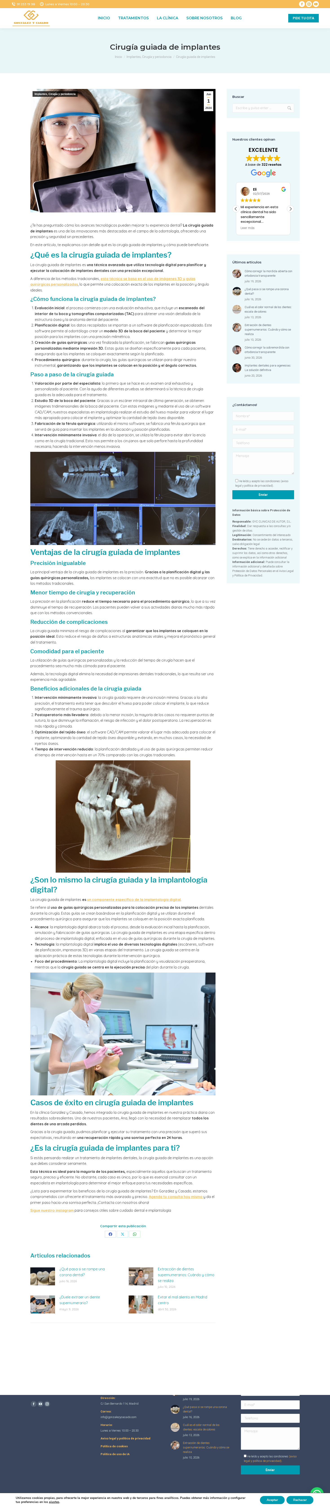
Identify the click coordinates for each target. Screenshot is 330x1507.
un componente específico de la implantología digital (134, 899)
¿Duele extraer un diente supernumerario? (79, 1300)
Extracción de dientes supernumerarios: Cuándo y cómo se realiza (186, 1275)
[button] (290, 208)
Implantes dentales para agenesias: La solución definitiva (268, 368)
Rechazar (300, 1500)
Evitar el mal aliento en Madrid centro (182, 1300)
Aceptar (272, 1500)
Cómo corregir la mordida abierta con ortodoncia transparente (268, 273)
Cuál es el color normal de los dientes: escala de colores (268, 309)
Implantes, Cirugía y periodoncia (55, 94)
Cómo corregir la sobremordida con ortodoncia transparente (267, 350)
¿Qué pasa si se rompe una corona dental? (82, 1272)
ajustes (54, 1502)
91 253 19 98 (26, 4)
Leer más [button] (248, 228)
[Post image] (42, 1276)
